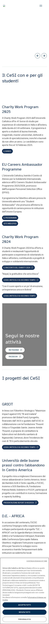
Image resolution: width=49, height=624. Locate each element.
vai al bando (11, 49)
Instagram (14, 350)
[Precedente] (37, 55)
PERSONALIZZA (24, 619)
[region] (24, 591)
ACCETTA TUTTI (24, 605)
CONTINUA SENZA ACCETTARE (37, 561)
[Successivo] (44, 55)
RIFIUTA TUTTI (24, 612)
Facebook (13, 357)
